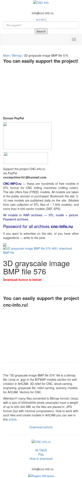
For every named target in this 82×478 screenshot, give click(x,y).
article (13, 419)
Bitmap (16, 55)
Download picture (41, 427)
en (43, 19)
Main (6, 55)
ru (37, 19)
